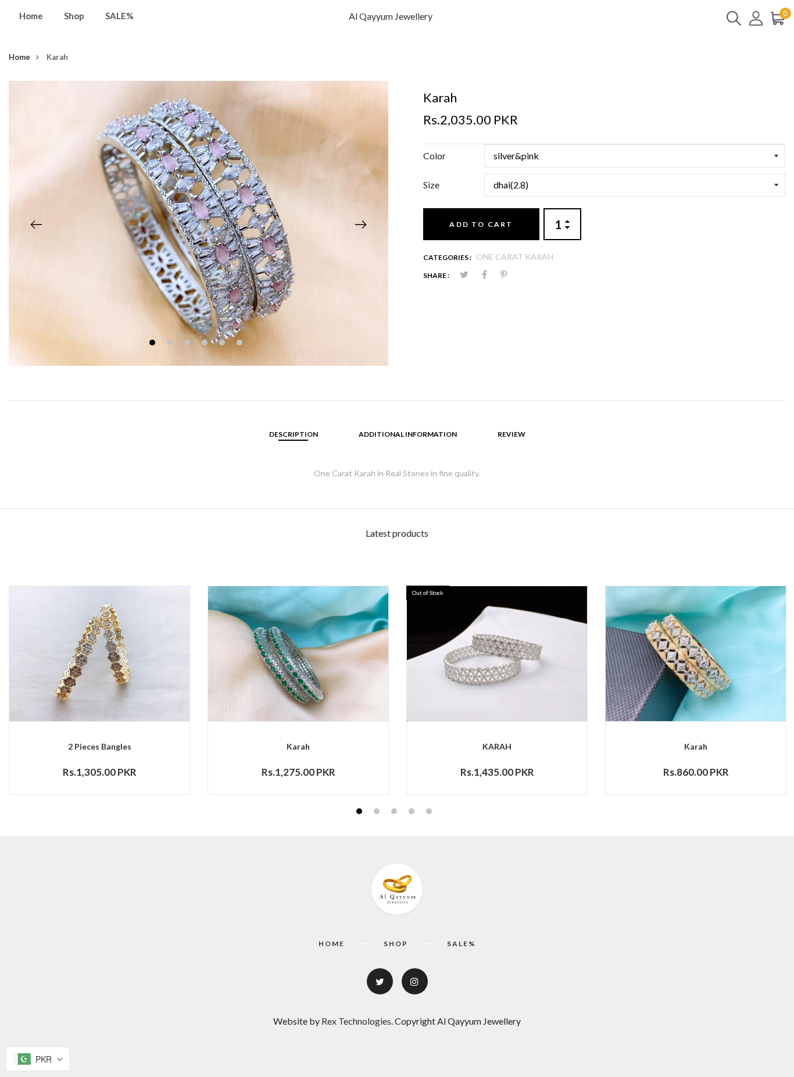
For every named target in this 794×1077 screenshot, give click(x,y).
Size (431, 184)
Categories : (447, 257)
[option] (198, 223)
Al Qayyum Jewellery (390, 16)
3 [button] (188, 344)
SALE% (119, 15)
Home (31, 15)
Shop (74, 15)
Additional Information (408, 434)
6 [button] (240, 344)
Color (434, 155)
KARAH (497, 746)
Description (293, 434)
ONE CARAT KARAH (514, 257)
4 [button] (206, 344)
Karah (298, 746)
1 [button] (153, 344)
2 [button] (171, 344)
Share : (436, 275)
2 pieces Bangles (99, 746)
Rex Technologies (356, 1020)
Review (511, 434)
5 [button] (223, 344)
